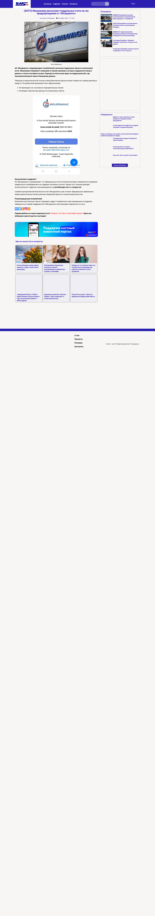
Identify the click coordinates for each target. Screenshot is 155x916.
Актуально (48, 4)
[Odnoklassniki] (22, 208)
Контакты (79, 346)
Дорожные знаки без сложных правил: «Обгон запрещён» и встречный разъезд (55, 296)
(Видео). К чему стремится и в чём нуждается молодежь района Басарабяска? (123, 113)
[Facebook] (16, 208)
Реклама (78, 343)
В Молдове (51, 18)
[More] (29, 208)
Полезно (65, 4)
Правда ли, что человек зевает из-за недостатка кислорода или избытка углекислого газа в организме (84, 268)
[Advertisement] (77, 316)
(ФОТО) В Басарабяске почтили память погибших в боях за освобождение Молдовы (125, 25)
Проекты (79, 339)
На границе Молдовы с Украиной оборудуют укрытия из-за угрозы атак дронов (125, 42)
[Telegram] (19, 208)
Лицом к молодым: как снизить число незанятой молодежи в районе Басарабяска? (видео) (119, 129)
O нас (77, 335)
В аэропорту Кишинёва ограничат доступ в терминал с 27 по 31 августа (126, 50)
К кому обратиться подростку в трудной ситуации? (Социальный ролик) (125, 121)
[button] (134, 3)
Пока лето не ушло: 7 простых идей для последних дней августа (83, 295)
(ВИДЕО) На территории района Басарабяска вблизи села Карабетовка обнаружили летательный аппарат (125, 33)
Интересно (74, 4)
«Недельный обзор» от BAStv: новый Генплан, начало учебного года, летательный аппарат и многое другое (28, 297)
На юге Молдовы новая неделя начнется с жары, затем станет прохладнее (28, 267)
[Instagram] (25, 208)
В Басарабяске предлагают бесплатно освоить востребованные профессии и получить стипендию (54, 268)
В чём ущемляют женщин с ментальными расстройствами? (123, 142)
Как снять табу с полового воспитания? (125, 150)
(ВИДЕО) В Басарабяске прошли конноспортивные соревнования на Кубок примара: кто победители (124, 17)
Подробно (56, 4)
